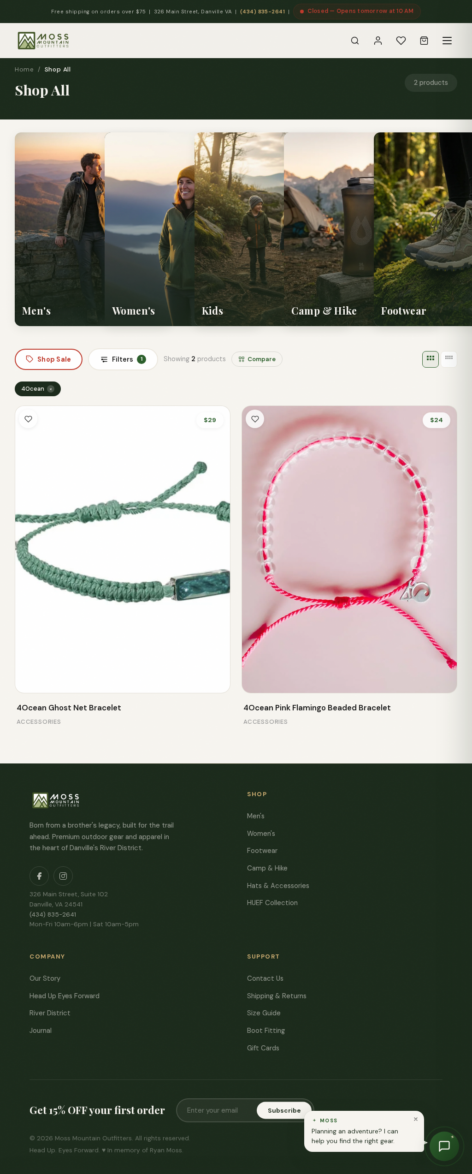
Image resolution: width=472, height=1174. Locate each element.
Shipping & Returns (277, 996)
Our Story (45, 978)
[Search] (355, 40)
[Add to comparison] (28, 679)
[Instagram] (63, 876)
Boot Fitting (266, 1030)
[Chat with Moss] (444, 1146)
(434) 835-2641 (262, 11)
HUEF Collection (272, 902)
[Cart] (424, 40)
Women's (261, 833)
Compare (262, 359)
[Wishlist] (401, 40)
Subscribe (284, 1110)
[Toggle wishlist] (28, 419)
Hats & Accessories (278, 885)
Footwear (262, 850)
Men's (256, 816)
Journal (41, 1030)
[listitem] (92, 229)
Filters (127, 359)
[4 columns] (449, 359)
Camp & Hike (267, 868)
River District (50, 1013)
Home (24, 69)
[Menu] (447, 40)
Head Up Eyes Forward (65, 996)
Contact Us (265, 978)
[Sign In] (378, 40)
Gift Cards (263, 1048)
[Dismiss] (415, 1119)
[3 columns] (430, 359)
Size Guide (264, 1013)
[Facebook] (39, 876)
